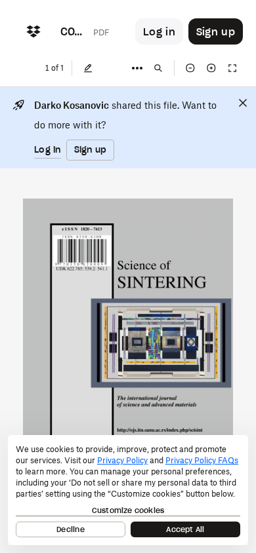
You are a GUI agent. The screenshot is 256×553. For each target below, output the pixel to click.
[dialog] (128, 490)
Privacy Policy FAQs (201, 460)
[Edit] (87, 68)
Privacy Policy (122, 460)
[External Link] (159, 430)
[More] (137, 68)
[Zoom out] (190, 68)
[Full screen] (232, 68)
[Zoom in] (211, 68)
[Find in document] (158, 68)
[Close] (242, 102)
